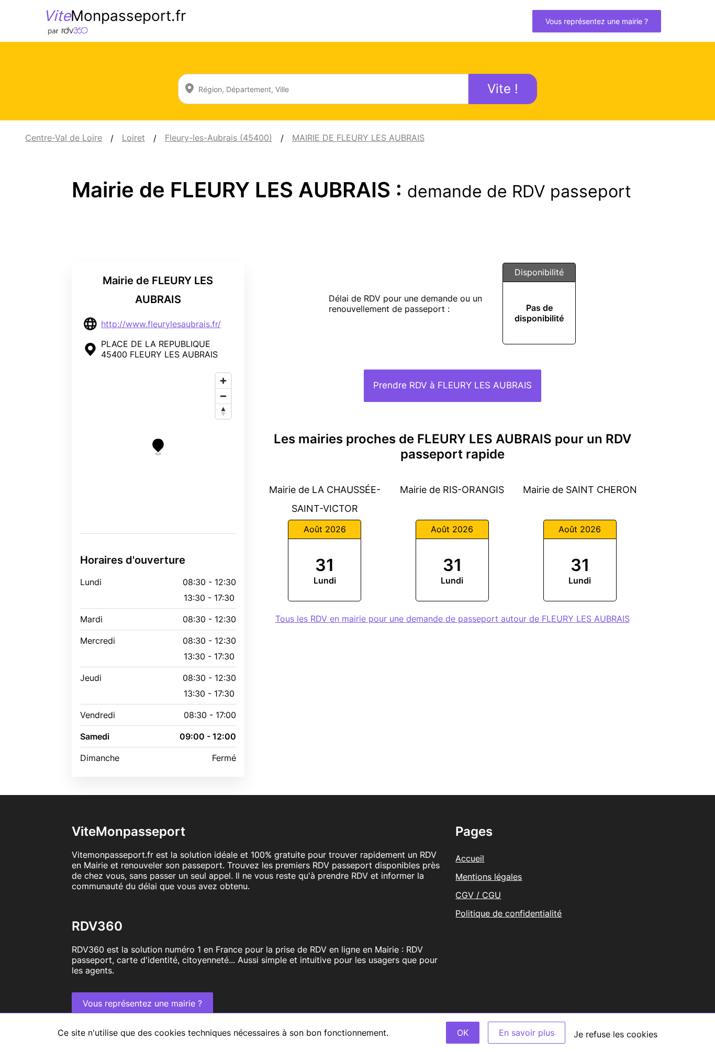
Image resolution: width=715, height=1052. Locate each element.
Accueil (469, 858)
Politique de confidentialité (508, 913)
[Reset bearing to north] (223, 411)
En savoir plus (526, 1032)
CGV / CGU (478, 895)
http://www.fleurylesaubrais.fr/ (161, 324)
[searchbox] (323, 89)
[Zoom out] (223, 396)
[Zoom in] (223, 380)
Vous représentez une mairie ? (596, 21)
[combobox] (323, 89)
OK (462, 1032)
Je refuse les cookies (615, 1034)
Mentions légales (488, 876)
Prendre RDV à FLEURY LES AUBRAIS (452, 385)
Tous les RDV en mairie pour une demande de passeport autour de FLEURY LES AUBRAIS (452, 618)
